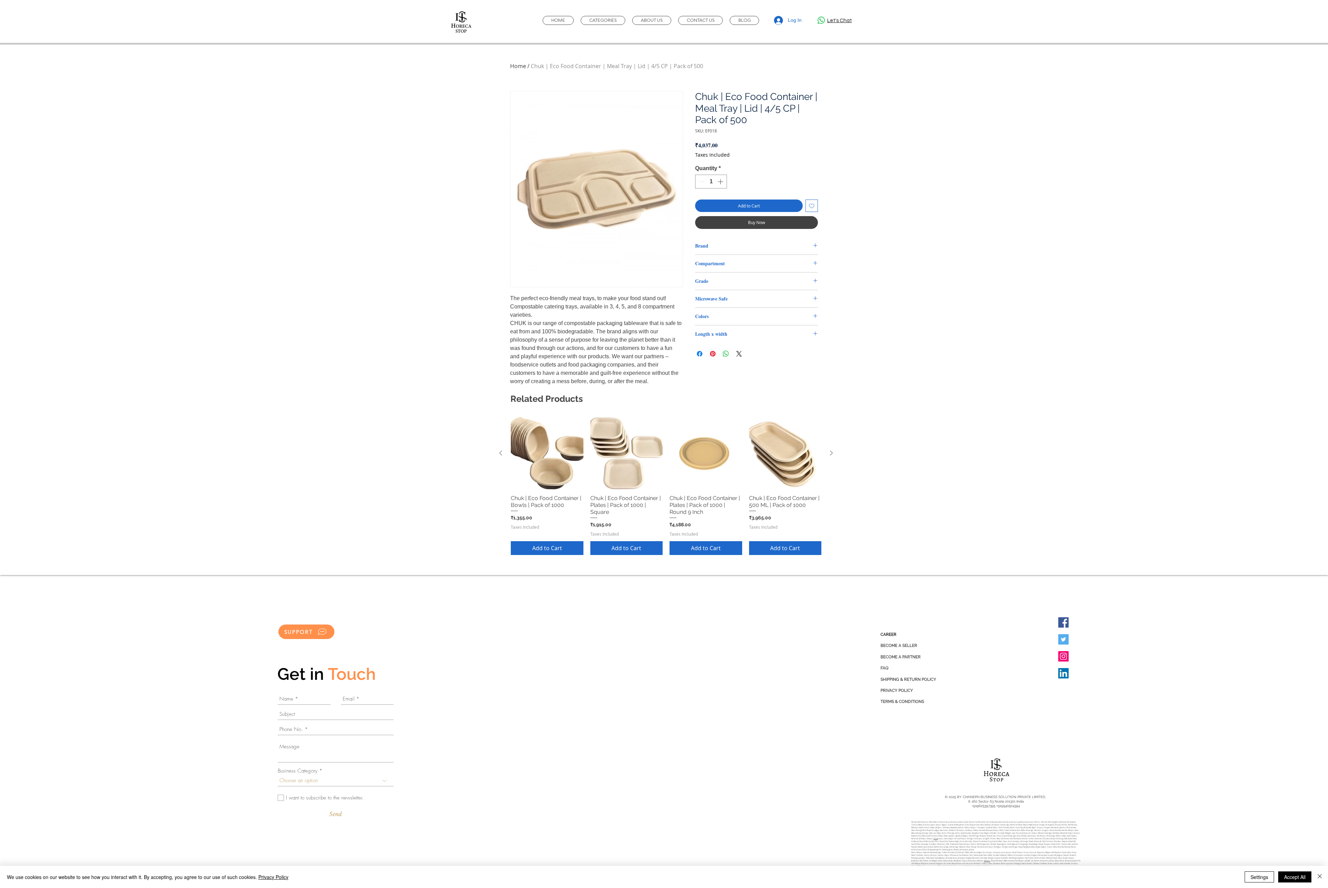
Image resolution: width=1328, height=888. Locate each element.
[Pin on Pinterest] (713, 354)
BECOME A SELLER (898, 645)
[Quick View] (547, 453)
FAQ (884, 668)
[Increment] (721, 181)
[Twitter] (1063, 639)
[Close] (1320, 876)
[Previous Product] (501, 453)
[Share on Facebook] (699, 354)
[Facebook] (1063, 622)
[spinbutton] (711, 181)
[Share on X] (739, 354)
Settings (1259, 876)
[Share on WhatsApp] (726, 354)
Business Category (297, 771)
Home (518, 66)
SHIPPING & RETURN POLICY (908, 679)
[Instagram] (1063, 656)
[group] (666, 486)
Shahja (935, 838)
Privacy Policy (273, 876)
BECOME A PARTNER (900, 657)
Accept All (1295, 876)
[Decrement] (701, 181)
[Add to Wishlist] (811, 206)
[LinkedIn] (1063, 673)
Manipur (987, 860)
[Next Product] (831, 453)
